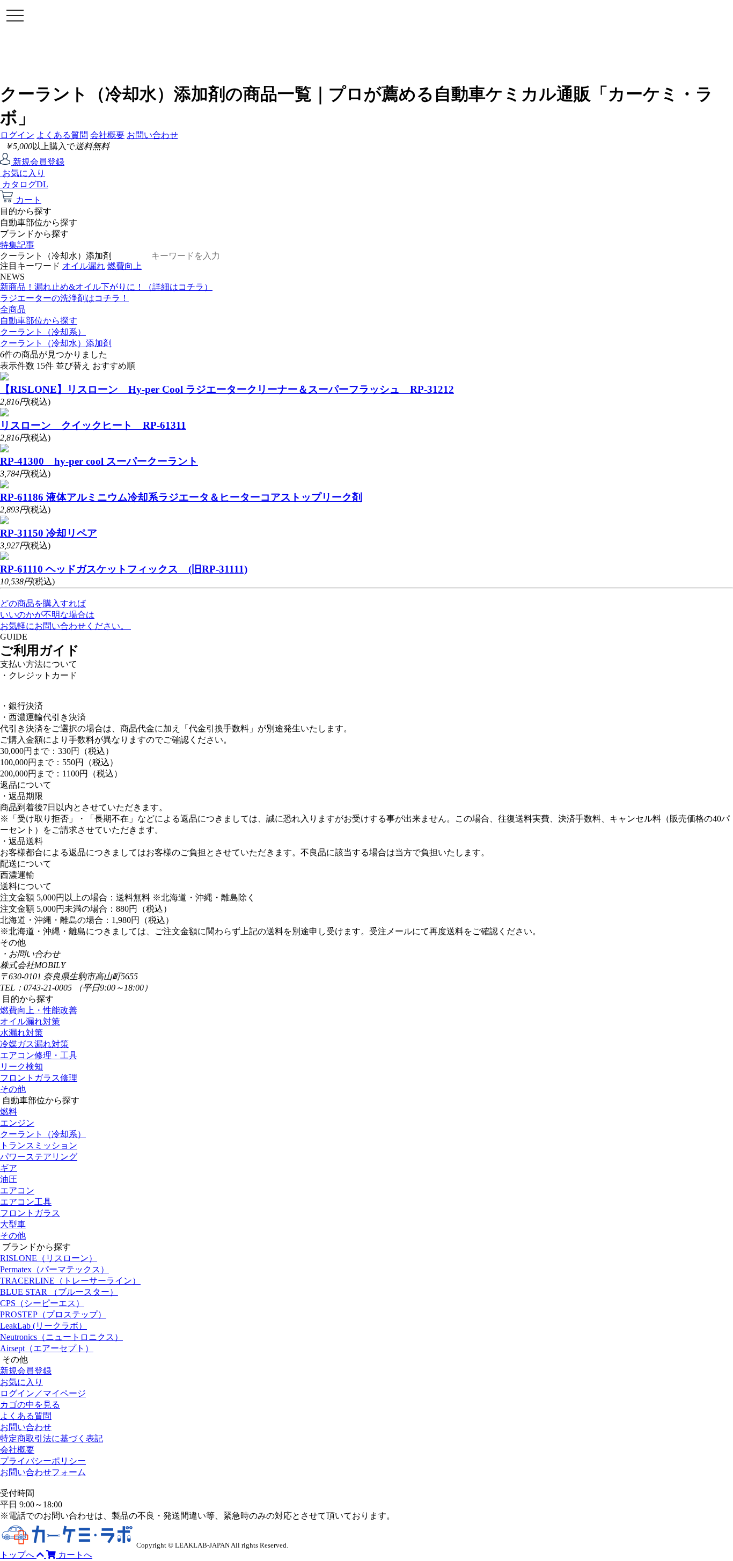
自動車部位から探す (38, 320)
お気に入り (21, 1382)
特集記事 (17, 245)
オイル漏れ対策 (30, 1021)
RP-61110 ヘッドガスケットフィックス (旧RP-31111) (123, 569)
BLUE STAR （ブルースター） (59, 1291)
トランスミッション (38, 1145)
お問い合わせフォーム (43, 1472)
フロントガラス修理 (38, 1077)
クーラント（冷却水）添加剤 (56, 343)
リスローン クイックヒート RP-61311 (93, 425)
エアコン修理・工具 (38, 1055)
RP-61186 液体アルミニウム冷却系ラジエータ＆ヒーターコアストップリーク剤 (181, 497)
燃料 (8, 1111)
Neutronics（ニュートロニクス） (61, 1337)
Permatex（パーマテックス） (54, 1269)
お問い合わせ (152, 135)
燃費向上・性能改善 (38, 1010)
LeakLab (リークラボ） (43, 1325)
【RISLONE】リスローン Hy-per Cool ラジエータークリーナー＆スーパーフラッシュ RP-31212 (227, 389)
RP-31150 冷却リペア (48, 533)
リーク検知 (21, 1066)
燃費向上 (124, 265)
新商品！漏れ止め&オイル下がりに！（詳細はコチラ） (106, 286)
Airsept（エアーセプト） (46, 1348)
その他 (13, 1089)
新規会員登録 (26, 1370)
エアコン (17, 1190)
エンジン (17, 1122)
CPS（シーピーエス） (42, 1303)
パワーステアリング (38, 1156)
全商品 (13, 309)
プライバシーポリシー (43, 1460)
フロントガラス (30, 1213)
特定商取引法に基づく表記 (51, 1438)
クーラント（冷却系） (43, 331)
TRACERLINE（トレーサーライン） (70, 1280)
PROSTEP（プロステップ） (53, 1314)
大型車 (13, 1224)
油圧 (8, 1179)
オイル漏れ (83, 265)
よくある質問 (62, 135)
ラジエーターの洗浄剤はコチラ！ (64, 298)
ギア (8, 1167)
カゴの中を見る (30, 1404)
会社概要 (107, 135)
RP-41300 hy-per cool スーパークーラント (99, 461)
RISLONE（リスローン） (48, 1258)
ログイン (17, 135)
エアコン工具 (26, 1201)
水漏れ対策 (21, 1032)
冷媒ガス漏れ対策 (34, 1044)
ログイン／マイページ (43, 1393)
